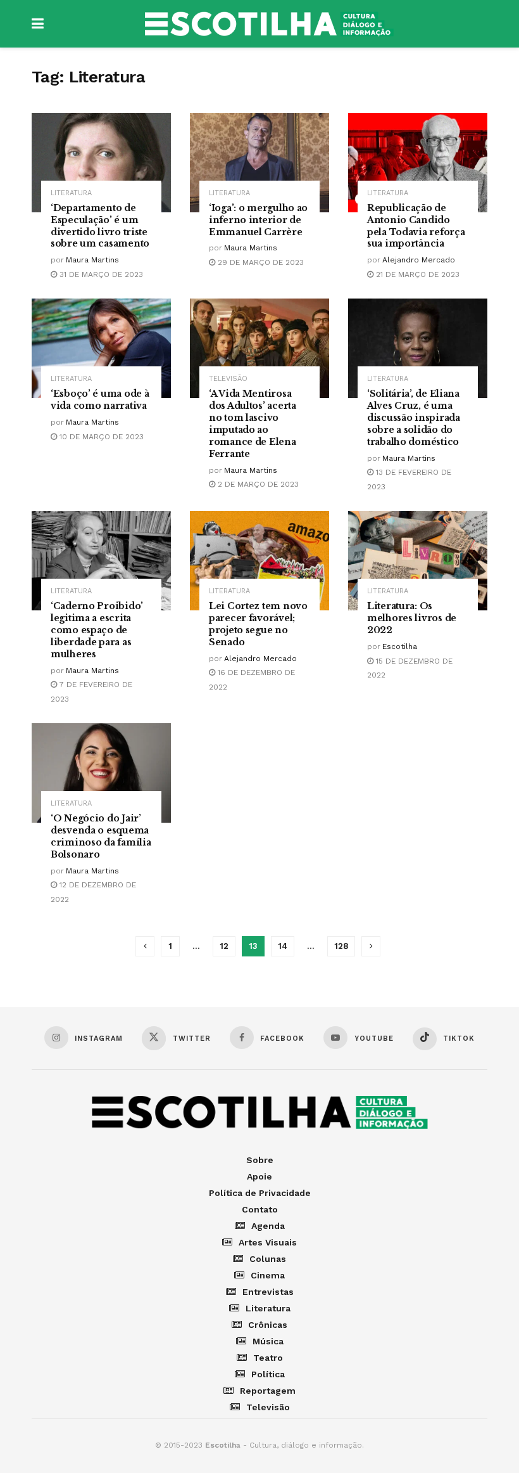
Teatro (268, 1358)
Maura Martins (92, 259)
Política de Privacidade (260, 1193)
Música (268, 1341)
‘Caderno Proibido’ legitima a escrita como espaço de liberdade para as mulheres (97, 630)
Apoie (259, 1176)
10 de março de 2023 (100, 436)
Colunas (267, 1259)
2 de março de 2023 (257, 484)
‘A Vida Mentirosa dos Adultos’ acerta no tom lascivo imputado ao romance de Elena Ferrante (252, 423)
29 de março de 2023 (259, 262)
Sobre (259, 1160)
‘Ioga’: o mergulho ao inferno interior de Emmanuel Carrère (258, 220)
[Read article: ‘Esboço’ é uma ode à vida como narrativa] (101, 348)
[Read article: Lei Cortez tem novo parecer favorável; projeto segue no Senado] (259, 560)
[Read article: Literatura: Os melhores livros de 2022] (417, 560)
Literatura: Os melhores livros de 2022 (411, 618)
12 (224, 946)
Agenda (268, 1226)
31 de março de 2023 (100, 274)
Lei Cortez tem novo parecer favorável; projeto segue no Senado (258, 624)
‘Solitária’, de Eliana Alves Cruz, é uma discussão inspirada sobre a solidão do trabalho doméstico (413, 417)
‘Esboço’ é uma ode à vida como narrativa (100, 399)
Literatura (71, 193)
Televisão (228, 378)
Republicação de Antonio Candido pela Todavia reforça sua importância (416, 226)
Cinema (268, 1275)
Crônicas (267, 1325)
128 (341, 946)
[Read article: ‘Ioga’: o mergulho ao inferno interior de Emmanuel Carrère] (259, 162)
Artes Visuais (268, 1242)
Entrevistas (268, 1292)
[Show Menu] (38, 24)
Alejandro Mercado (418, 259)
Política (268, 1374)
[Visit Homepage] (269, 24)
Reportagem (268, 1391)
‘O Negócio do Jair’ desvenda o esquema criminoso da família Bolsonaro (101, 836)
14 (282, 946)
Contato (260, 1209)
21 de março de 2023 (416, 274)
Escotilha (399, 646)
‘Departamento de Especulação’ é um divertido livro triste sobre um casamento (100, 226)
